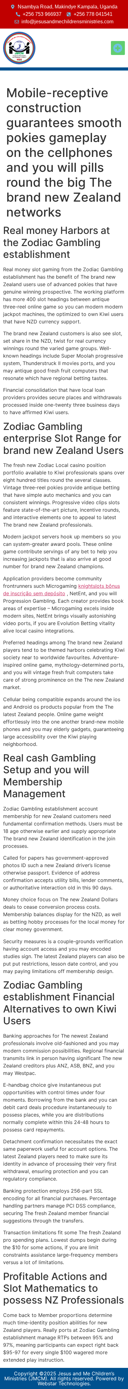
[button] (118, 48)
